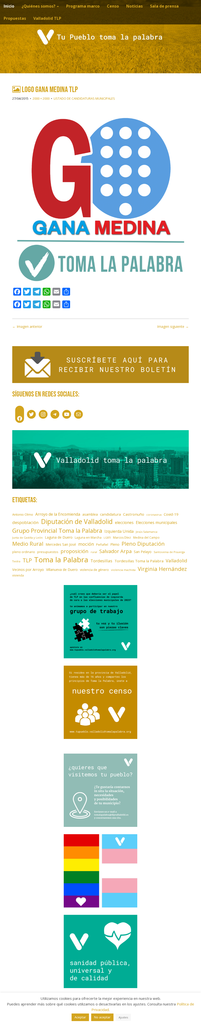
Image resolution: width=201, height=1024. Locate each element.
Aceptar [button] (80, 1017)
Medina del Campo (146, 537)
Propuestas (15, 18)
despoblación (25, 522)
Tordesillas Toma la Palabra (138, 560)
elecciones (124, 522)
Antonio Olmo (22, 514)
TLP (27, 560)
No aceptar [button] (102, 1017)
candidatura (110, 514)
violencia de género (94, 569)
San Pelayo (142, 551)
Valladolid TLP (47, 18)
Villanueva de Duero (62, 569)
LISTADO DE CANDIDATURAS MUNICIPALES (84, 98)
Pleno (114, 544)
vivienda (18, 575)
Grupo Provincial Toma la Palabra (57, 530)
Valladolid (176, 560)
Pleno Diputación (143, 543)
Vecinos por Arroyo (28, 569)
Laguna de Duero (59, 537)
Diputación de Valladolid (77, 521)
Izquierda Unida (119, 531)
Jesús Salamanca (146, 531)
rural (94, 552)
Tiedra (16, 561)
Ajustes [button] (123, 1017)
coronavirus (154, 514)
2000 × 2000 (41, 98)
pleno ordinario (23, 552)
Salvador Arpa (115, 551)
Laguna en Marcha (88, 537)
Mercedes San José (61, 544)
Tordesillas (101, 561)
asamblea (90, 514)
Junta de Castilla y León (27, 537)
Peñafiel (102, 545)
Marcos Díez (122, 537)
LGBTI (107, 537)
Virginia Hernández (162, 568)
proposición (74, 551)
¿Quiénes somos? (39, 6)
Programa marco (83, 6)
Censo (113, 6)
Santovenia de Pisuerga (169, 552)
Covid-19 (171, 514)
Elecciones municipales (156, 522)
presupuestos (47, 552)
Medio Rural (27, 543)
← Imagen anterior (27, 326)
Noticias (134, 6)
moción (86, 544)
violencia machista (123, 570)
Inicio (9, 6)
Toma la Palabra (61, 560)
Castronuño (133, 514)
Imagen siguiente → (173, 326)
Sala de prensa (164, 6)
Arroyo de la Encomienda (57, 514)
